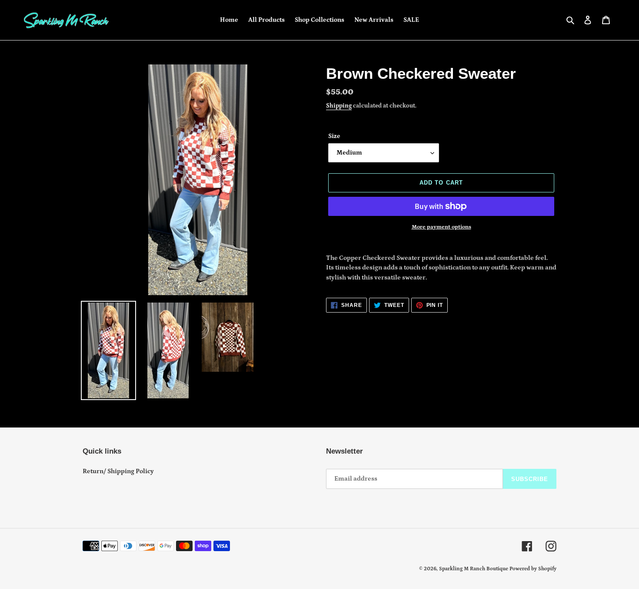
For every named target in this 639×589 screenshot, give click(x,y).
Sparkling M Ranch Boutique (474, 569)
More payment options (441, 227)
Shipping (339, 105)
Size (334, 136)
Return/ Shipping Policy (118, 471)
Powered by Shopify (532, 569)
